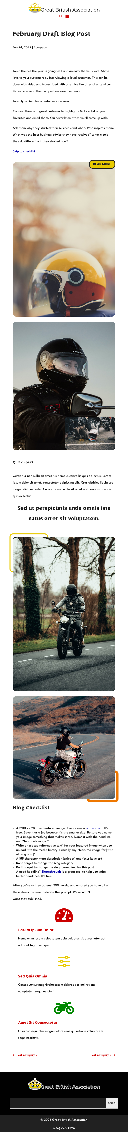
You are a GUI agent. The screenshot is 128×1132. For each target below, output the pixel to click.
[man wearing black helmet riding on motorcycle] (64, 449)
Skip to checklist (24, 151)
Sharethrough (51, 871)
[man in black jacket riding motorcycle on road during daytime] (64, 690)
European (40, 47)
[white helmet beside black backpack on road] (90, 449)
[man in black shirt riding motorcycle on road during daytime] (64, 798)
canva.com (94, 828)
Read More (102, 164)
